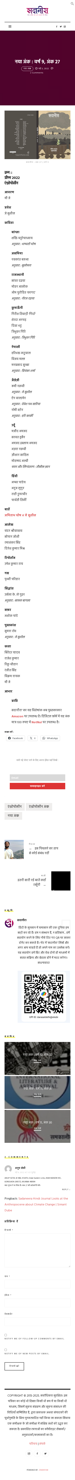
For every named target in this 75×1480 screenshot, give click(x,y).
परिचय (33, 1444)
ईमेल (8, 1295)
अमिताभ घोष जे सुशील (20, 515)
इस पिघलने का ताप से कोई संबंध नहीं (37, 849)
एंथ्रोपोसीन (15, 807)
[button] (72, 3)
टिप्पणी (9, 1230)
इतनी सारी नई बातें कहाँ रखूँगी (37, 881)
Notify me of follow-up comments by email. (35, 1339)
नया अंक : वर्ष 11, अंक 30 (37, 1122)
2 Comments (36, 73)
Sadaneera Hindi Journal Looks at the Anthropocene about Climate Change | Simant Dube (36, 1204)
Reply (65, 1189)
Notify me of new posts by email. (27, 1353)
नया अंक (27, 68)
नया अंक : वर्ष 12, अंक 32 (37, 1054)
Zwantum (43, 1470)
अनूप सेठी (20, 1168)
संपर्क (42, 1444)
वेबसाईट (9, 1314)
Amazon (17, 716)
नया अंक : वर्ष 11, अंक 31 (37, 1088)
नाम (7, 1276)
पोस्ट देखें (37, 1060)
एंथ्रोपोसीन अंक (39, 807)
